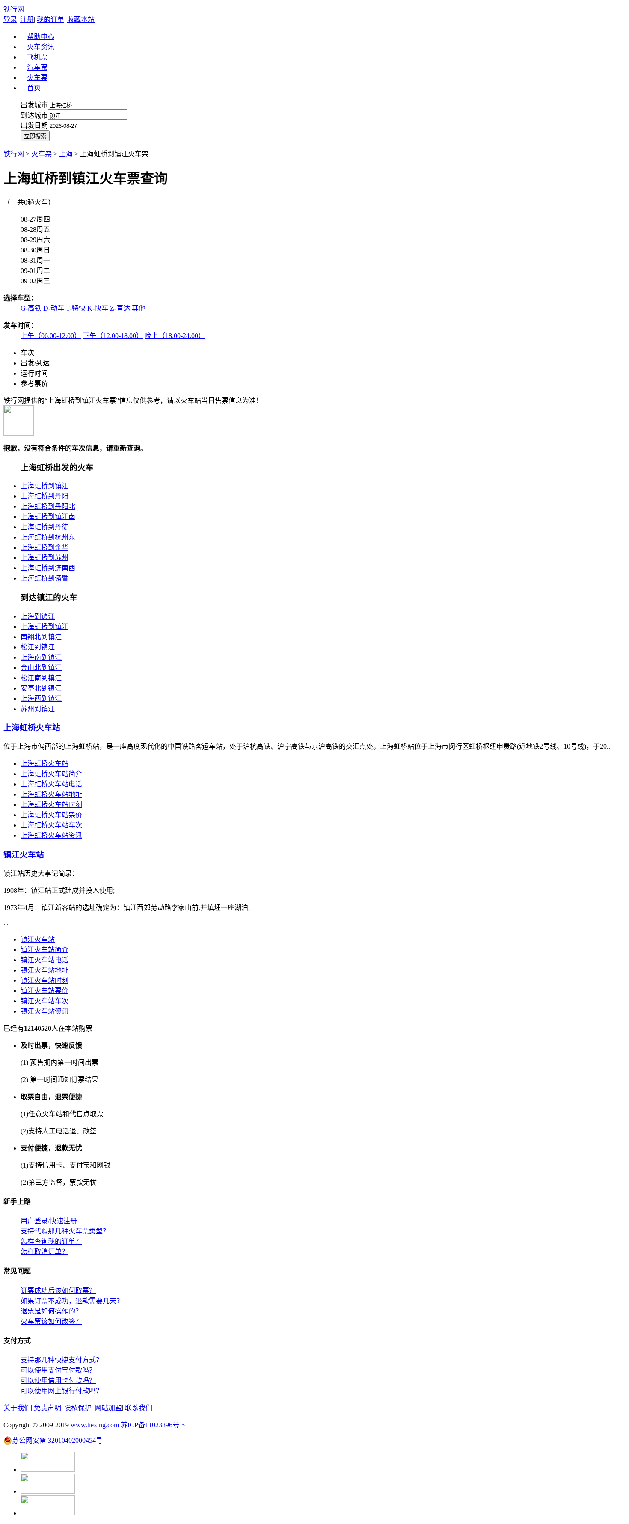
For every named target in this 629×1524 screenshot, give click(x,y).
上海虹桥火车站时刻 (51, 804)
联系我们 (138, 1407)
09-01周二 (35, 270)
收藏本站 (81, 19)
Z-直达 (120, 308)
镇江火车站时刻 (44, 980)
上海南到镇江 (41, 657)
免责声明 (47, 1407)
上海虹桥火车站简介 (51, 773)
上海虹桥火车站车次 (51, 825)
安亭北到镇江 (41, 688)
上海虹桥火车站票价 (51, 814)
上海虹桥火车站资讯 (51, 835)
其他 (138, 308)
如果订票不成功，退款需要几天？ (72, 1301)
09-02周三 (35, 281)
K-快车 (97, 308)
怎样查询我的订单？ (51, 1241)
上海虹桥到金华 (44, 547)
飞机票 (37, 57)
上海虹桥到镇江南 (48, 516)
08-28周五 (35, 229)
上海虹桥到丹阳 (44, 496)
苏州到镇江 (38, 708)
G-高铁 (31, 308)
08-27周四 (35, 219)
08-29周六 (35, 239)
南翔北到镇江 (41, 636)
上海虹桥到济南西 (48, 568)
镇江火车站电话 (44, 960)
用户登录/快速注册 (49, 1221)
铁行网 (13, 9)
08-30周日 (35, 250)
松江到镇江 (38, 647)
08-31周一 (35, 260)
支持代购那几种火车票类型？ (65, 1231)
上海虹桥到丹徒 (44, 527)
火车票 (37, 77)
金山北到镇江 (41, 667)
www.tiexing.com (95, 1425)
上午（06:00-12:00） (51, 335)
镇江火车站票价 (44, 990)
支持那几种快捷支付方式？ (62, 1360)
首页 (34, 88)
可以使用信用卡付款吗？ (58, 1380)
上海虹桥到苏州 (44, 557)
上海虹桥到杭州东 (48, 537)
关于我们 (17, 1407)
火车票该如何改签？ (51, 1321)
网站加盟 (108, 1407)
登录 (10, 19)
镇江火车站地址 (44, 970)
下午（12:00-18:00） (113, 335)
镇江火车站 (38, 939)
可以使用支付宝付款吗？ (58, 1370)
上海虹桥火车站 (44, 763)
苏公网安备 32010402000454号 (57, 1440)
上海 (66, 153)
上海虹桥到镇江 (44, 485)
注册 (27, 19)
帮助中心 (40, 36)
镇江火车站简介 (44, 949)
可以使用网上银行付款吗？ (62, 1390)
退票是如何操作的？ (51, 1311)
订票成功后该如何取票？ (58, 1290)
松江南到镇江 (41, 678)
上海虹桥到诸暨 (44, 578)
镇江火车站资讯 (44, 1011)
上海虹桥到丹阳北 (48, 506)
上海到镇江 (38, 616)
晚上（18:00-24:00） (175, 335)
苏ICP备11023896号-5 (153, 1425)
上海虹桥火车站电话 (51, 784)
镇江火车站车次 (44, 1001)
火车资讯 (40, 46)
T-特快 (76, 308)
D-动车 (53, 308)
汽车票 (37, 67)
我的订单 (50, 19)
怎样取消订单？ (44, 1251)
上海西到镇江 (41, 698)
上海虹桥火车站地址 (51, 794)
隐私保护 (78, 1407)
